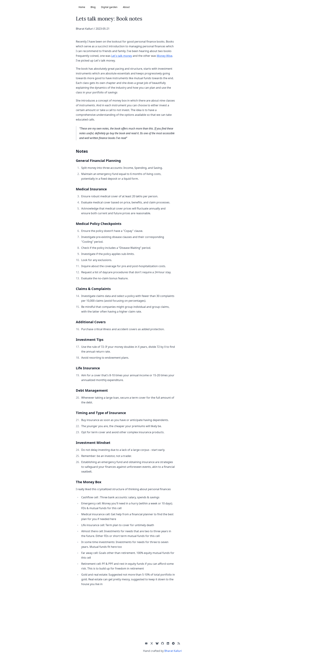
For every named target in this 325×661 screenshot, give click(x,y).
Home (82, 7)
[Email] (146, 643)
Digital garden (109, 7)
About (126, 7)
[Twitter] (151, 643)
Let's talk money (121, 56)
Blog (93, 7)
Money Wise (164, 56)
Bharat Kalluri (173, 651)
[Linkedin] (168, 643)
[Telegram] (173, 643)
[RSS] (178, 643)
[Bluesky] (157, 643)
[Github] (162, 643)
